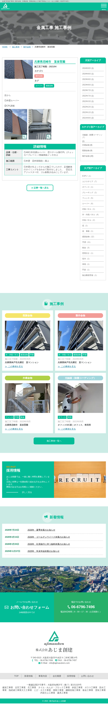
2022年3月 (86, 101)
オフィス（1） (88, 187)
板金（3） (86, 248)
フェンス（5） (88, 198)
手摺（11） (87, 242)
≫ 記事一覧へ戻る (40, 188)
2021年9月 (86, 118)
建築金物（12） (88, 237)
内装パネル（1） (89, 209)
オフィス (62, 417)
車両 (70, 417)
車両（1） (86, 264)
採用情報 (71, 676)
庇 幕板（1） (88, 231)
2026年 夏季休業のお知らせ (41, 530)
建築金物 (49, 86)
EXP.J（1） (87, 176)
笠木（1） (86, 259)
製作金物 (39, 76)
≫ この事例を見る (14, 366)
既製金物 (86, 150)
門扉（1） (86, 270)
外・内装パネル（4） (91, 215)
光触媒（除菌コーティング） (92, 136)
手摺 (32, 355)
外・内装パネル (12, 355)
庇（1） (85, 226)
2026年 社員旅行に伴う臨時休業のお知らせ (49, 544)
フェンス (9, 417)
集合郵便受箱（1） (90, 275)
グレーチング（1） (90, 192)
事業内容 (43, 676)
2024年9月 (86, 68)
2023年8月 (86, 85)
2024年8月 (86, 74)
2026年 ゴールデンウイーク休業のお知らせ (49, 537)
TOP (16, 676)
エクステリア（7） (90, 181)
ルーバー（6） (88, 203)
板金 (22, 417)
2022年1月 (86, 112)
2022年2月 (86, 107)
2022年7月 (86, 96)
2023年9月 (86, 79)
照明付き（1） (88, 253)
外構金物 (86, 145)
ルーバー (39, 86)
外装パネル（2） (89, 220)
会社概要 (57, 676)
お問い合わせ (87, 676)
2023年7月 (86, 90)
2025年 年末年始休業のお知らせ (43, 551)
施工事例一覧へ (54, 441)
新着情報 (28, 676)
